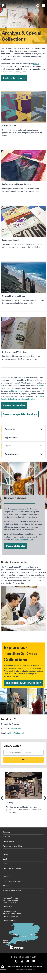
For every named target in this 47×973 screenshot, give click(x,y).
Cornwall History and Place (23, 286)
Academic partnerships (12, 846)
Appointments (11, 437)
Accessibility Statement (14, 966)
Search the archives (14, 405)
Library (23, 796)
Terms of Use (31, 969)
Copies (8, 445)
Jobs (5, 863)
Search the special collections (20, 414)
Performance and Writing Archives (23, 175)
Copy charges (11, 454)
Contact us (7, 876)
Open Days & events (11, 881)
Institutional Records (23, 231)
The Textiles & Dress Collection (23, 682)
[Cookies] (3, 966)
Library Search (17, 391)
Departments (8, 841)
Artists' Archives (23, 117)
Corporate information (12, 868)
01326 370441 (15, 728)
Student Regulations (21, 969)
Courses (6, 832)
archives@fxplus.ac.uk (24, 539)
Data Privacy (40, 966)
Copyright (33, 966)
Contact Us (10, 429)
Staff (5, 859)
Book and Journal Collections (23, 342)
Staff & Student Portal (12, 890)
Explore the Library (14, 78)
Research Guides (15, 545)
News (5, 854)
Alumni (6, 886)
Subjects (6, 836)
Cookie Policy (25, 966)
